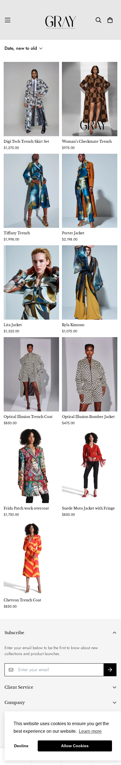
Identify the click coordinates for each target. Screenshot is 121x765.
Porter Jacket (73, 233)
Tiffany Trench (17, 233)
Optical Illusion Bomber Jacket (88, 417)
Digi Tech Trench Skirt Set (26, 141)
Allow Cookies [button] (75, 746)
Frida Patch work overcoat (26, 508)
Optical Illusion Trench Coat (28, 417)
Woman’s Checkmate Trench (87, 141)
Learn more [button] (90, 731)
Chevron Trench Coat (22, 600)
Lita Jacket (13, 325)
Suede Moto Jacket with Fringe (88, 508)
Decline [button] (21, 746)
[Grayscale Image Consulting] (60, 20)
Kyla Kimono (73, 325)
